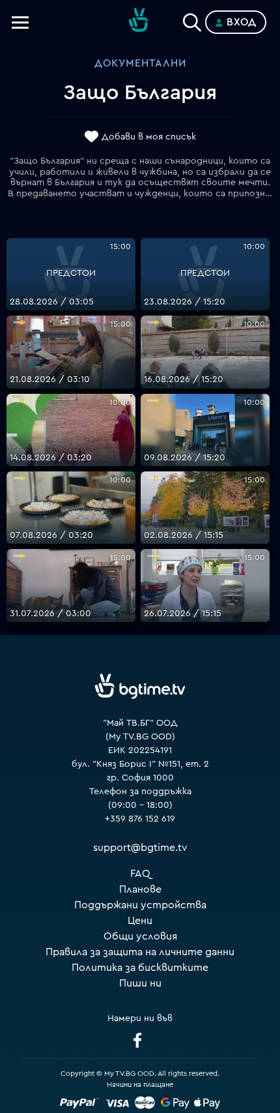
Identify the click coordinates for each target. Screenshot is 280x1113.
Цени (140, 920)
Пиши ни (140, 983)
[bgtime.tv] (140, 686)
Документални (140, 63)
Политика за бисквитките (140, 967)
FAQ (140, 873)
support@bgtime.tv (140, 847)
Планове (140, 889)
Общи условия (140, 936)
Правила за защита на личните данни (140, 952)
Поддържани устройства (140, 905)
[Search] (192, 19)
